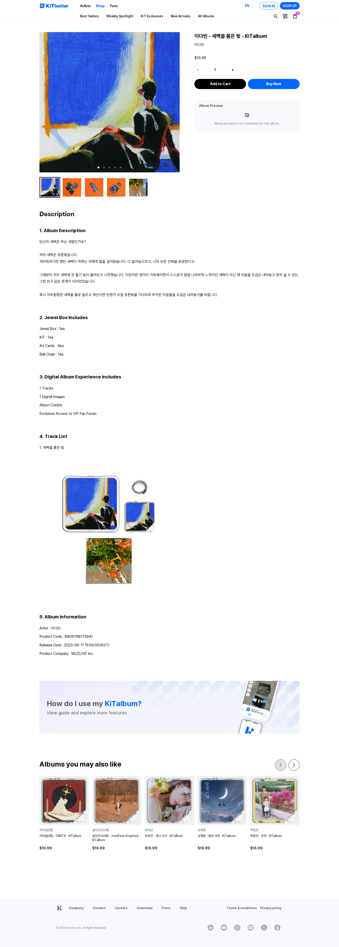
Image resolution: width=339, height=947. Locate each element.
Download (144, 908)
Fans (113, 6)
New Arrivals (180, 16)
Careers (121, 908)
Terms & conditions (242, 908)
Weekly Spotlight (119, 16)
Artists (85, 6)
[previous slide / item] (40, 102)
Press (166, 908)
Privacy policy (271, 908)
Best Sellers (89, 16)
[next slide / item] (178, 102)
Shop (100, 6)
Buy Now (273, 83)
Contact (99, 908)
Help (183, 908)
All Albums (206, 16)
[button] (98, 167)
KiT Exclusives (152, 16)
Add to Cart (220, 83)
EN (247, 6)
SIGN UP (290, 5)
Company (76, 908)
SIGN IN (268, 6)
